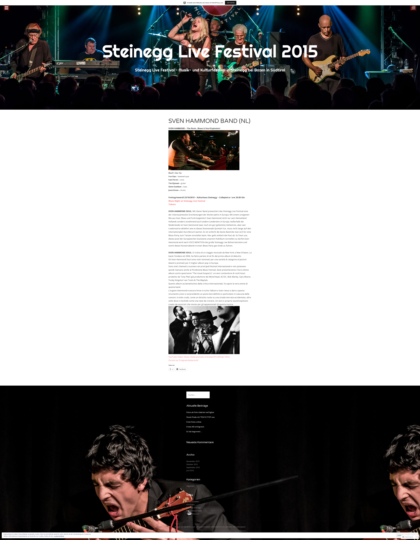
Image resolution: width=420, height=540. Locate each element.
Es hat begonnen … (194, 431)
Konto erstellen (192, 501)
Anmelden (190, 504)
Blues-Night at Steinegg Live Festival (187, 201)
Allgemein (190, 486)
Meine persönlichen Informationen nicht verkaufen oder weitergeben (221, 527)
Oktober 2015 (192, 464)
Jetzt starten (231, 3)
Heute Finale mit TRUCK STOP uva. (200, 417)
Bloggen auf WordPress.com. (184, 527)
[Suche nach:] (198, 395)
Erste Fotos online (193, 422)
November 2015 (193, 461)
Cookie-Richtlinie (59, 536)
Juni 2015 (190, 470)
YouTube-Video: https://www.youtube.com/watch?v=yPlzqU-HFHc (199, 357)
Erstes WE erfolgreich (195, 427)
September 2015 (193, 467)
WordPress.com (192, 514)
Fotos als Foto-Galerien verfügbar (200, 412)
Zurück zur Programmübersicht (183, 360)
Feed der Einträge (193, 508)
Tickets (172, 204)
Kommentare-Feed (194, 511)
